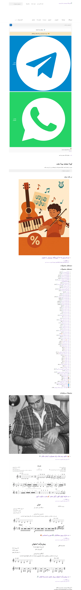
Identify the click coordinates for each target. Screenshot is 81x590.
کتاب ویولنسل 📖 (65, 367)
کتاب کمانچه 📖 (66, 363)
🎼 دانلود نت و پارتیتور (65, 381)
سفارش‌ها (28, 3)
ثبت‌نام (70, 151)
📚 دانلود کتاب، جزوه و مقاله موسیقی (61, 387)
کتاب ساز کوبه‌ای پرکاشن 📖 (63, 352)
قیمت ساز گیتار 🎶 (65, 329)
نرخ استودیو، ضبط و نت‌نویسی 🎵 (62, 372)
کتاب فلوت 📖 (66, 358)
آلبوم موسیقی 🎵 (65, 283)
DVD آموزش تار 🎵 (65, 272)
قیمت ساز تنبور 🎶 (65, 313)
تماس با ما (39, 19)
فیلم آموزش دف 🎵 (65, 299)
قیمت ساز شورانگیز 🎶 (64, 323)
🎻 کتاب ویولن (66, 379)
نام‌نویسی (56, 19)
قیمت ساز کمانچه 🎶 (65, 327)
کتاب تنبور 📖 (66, 347)
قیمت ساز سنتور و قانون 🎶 (63, 319)
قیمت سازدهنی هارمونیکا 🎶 (63, 335)
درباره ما (44, 19)
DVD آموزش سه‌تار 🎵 (64, 275)
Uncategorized (65, 281)
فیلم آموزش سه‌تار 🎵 (64, 301)
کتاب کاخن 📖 (66, 361)
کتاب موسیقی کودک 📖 (64, 364)
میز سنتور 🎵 (66, 370)
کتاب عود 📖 (66, 356)
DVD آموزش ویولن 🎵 (64, 278)
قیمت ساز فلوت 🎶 (65, 326)
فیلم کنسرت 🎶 (66, 306)
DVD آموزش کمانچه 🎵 (64, 276)
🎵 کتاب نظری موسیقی (64, 373)
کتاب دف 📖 (66, 349)
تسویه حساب (33, 3)
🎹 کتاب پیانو (66, 378)
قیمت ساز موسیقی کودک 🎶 (63, 330)
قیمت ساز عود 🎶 (65, 324)
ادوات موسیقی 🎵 (65, 286)
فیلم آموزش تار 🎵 (65, 298)
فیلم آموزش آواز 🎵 (65, 293)
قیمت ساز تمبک (66, 312)
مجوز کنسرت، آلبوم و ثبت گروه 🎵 (62, 369)
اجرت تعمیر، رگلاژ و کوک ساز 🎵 (62, 284)
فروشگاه (70, 19)
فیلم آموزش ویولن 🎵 (64, 304)
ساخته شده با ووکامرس (58, 589)
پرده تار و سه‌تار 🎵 (65, 287)
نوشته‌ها (63, 19)
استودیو (49, 19)
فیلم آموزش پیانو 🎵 (65, 295)
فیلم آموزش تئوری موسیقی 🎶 (63, 296)
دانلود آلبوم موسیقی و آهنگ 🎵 (63, 289)
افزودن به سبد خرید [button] (49, 262)
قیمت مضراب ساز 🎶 (64, 338)
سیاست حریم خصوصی (67, 589)
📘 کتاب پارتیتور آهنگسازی (64, 384)
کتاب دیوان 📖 (66, 350)
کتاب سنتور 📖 (66, 355)
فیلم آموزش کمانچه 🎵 (64, 303)
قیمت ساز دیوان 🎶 (65, 318)
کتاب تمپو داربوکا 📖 (65, 346)
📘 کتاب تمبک (66, 386)
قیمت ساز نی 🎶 (65, 332)
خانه (71, 155)
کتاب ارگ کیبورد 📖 (65, 341)
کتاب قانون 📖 (66, 359)
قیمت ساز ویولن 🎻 (65, 333)
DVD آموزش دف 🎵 (65, 273)
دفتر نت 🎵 (67, 292)
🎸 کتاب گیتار (66, 376)
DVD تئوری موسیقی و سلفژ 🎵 (63, 279)
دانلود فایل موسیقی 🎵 (64, 290)
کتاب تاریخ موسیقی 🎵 (64, 344)
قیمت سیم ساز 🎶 (65, 336)
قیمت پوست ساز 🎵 (65, 307)
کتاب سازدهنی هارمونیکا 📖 (63, 353)
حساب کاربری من (40, 3)
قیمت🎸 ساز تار (66, 339)
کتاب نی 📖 (67, 366)
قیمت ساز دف (66, 316)
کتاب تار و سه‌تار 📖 (65, 343)
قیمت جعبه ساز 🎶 (65, 309)
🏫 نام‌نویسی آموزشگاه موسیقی (63, 382)
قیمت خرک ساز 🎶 (65, 310)
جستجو (33, 19)
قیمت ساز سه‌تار (66, 321)
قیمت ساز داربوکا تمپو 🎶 (64, 315)
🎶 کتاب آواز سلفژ (65, 375)
